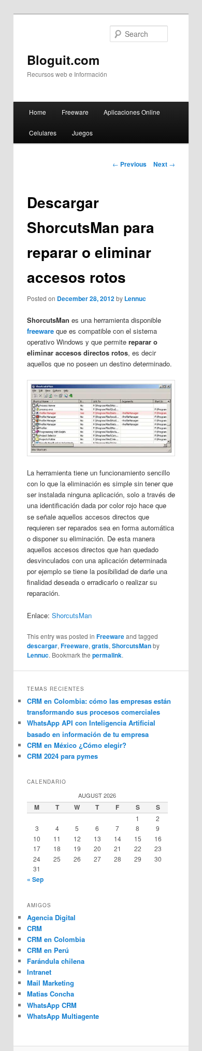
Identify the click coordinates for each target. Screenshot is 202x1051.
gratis (100, 645)
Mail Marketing (50, 983)
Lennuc (135, 298)
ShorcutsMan (72, 615)
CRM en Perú (48, 950)
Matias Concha (50, 994)
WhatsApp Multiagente (63, 1016)
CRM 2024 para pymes (62, 756)
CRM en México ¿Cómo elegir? (76, 745)
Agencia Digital (51, 917)
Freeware (75, 111)
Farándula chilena (55, 961)
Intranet (39, 972)
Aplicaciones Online (132, 111)
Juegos (82, 132)
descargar (42, 645)
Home (37, 111)
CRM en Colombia (56, 939)
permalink (107, 655)
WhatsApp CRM (52, 1005)
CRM (34, 928)
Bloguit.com (63, 60)
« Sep (35, 879)
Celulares (42, 132)
